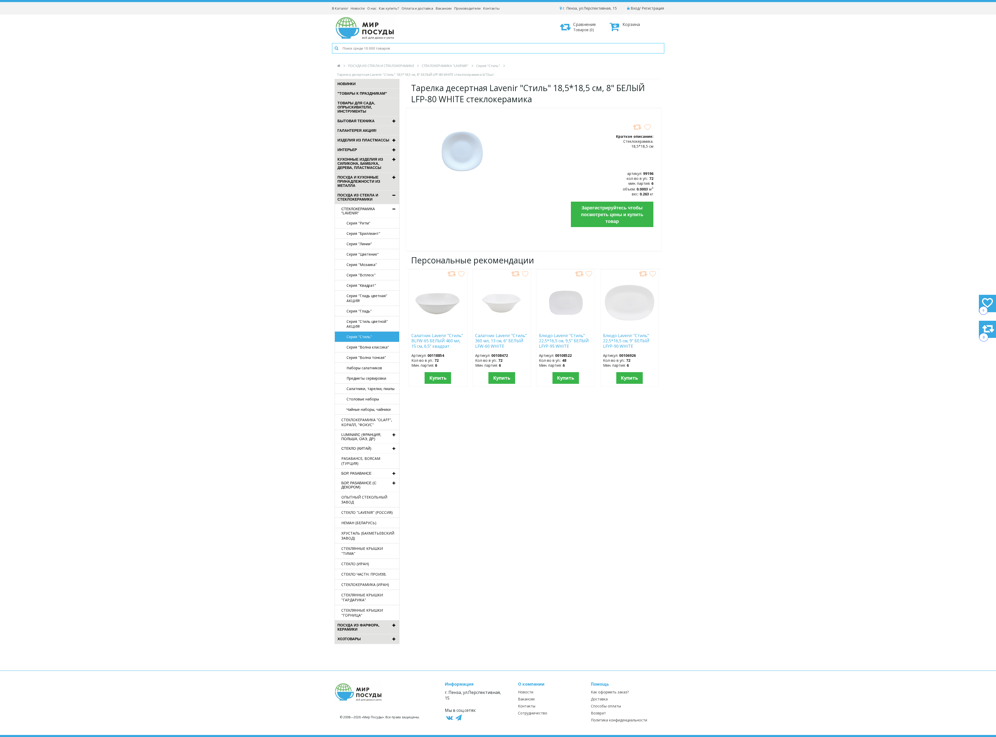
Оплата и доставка (417, 8)
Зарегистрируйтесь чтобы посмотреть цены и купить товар (612, 214)
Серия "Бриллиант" (363, 233)
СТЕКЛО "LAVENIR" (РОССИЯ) (367, 512)
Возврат (598, 713)
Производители (467, 8)
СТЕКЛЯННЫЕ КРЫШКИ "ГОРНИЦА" (362, 613)
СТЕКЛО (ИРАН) (355, 563)
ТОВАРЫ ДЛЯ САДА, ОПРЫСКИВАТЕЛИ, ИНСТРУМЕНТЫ (356, 107)
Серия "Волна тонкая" (366, 357)
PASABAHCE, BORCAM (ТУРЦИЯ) (360, 461)
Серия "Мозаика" (362, 264)
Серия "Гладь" (359, 311)
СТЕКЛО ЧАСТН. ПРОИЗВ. (363, 574)
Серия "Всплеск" (361, 274)
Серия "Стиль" (488, 65)
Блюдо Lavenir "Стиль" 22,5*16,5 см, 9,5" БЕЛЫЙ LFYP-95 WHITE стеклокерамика (564, 341)
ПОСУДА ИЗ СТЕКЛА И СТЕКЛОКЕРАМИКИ (381, 65)
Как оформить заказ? (610, 692)
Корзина (631, 24)
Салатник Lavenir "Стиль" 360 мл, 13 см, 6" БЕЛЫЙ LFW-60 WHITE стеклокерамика (501, 341)
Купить (438, 378)
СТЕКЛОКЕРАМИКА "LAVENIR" (445, 65)
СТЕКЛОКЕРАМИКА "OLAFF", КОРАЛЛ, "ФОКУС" (366, 422)
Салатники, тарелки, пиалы (371, 388)
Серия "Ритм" (358, 223)
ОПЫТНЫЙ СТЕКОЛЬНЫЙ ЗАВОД (364, 499)
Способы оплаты (606, 706)
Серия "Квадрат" (361, 285)
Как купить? (389, 8)
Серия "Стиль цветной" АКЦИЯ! (367, 324)
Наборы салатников (364, 367)
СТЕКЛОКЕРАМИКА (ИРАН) (365, 584)
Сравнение (584, 27)
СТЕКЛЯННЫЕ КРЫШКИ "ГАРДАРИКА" (362, 597)
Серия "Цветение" (363, 254)
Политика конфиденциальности (619, 720)
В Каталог (340, 8)
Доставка (599, 699)
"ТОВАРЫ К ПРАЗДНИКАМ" (362, 93)
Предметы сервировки (366, 378)
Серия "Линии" (359, 243)
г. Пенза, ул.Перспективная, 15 (589, 8)
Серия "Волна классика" (368, 347)
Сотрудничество (532, 713)
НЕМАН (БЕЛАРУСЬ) (358, 522)
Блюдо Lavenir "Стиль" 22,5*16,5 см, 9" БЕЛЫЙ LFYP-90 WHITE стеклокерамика (626, 341)
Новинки (346, 84)
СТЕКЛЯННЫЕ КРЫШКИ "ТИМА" (362, 551)
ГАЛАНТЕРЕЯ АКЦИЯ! (357, 130)
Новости (358, 8)
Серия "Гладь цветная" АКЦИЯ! (367, 298)
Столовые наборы (363, 399)
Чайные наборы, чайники (369, 409)
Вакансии (444, 8)
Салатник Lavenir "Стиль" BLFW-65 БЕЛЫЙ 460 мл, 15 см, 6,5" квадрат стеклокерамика (437, 341)
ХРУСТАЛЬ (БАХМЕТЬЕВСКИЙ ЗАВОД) (367, 536)
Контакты (491, 8)
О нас (371, 8)
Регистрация (653, 8)
